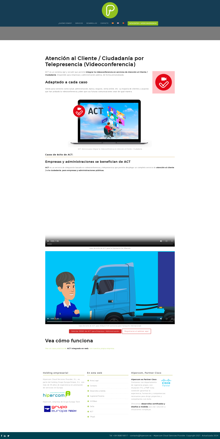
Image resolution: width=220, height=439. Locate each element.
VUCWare (93, 401)
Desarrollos (91, 23)
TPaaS (92, 417)
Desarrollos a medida (97, 391)
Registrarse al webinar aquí (136, 331)
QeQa (92, 406)
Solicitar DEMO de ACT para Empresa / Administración (95, 331)
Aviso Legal (94, 381)
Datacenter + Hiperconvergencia (142, 23)
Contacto (104, 23)
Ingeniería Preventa (97, 396)
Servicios (79, 23)
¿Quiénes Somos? (65, 23)
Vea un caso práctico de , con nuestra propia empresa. (80, 348)
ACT (91, 411)
